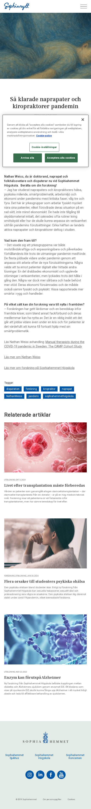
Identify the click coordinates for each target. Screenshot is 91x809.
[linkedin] (40, 774)
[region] (45, 141)
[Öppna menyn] (83, 6)
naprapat (67, 388)
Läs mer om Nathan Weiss (22, 357)
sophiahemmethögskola (59, 396)
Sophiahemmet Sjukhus (14, 757)
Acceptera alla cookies (61, 157)
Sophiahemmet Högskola (44, 757)
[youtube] (61, 774)
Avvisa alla (27, 157)
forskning (31, 388)
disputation (12, 388)
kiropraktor (49, 388)
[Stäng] (82, 119)
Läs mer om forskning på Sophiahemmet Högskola (39, 368)
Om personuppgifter (52, 799)
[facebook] (51, 774)
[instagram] (29, 774)
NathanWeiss (14, 396)
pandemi (34, 396)
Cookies (71, 799)
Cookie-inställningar (44, 147)
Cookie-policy (44, 135)
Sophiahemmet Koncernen (75, 757)
